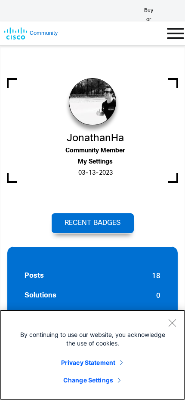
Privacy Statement (88, 362)
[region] (92, 355)
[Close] (172, 322)
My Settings (95, 162)
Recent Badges (92, 223)
